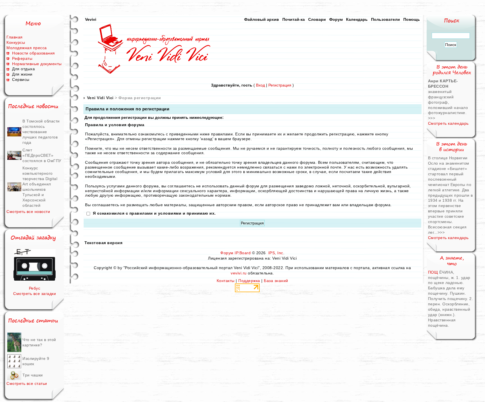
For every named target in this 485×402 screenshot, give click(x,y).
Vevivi (90, 19)
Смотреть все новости (28, 211)
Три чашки (32, 375)
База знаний (276, 280)
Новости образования (33, 53)
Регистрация (279, 85)
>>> (431, 118)
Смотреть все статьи (26, 383)
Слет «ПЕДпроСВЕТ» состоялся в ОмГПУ (41, 155)
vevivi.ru (239, 273)
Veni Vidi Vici (100, 98)
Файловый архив (261, 19)
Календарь (357, 19)
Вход (260, 85)
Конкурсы (15, 42)
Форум (336, 19)
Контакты (226, 280)
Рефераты (22, 58)
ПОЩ (433, 272)
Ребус (34, 288)
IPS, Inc (275, 253)
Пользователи (385, 19)
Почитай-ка (293, 19)
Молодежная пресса (26, 48)
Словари (317, 19)
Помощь (411, 19)
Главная (14, 37)
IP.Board (243, 253)
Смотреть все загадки (34, 293)
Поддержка (249, 280)
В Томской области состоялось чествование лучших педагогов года (41, 132)
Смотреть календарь (448, 123)
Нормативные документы (37, 64)
